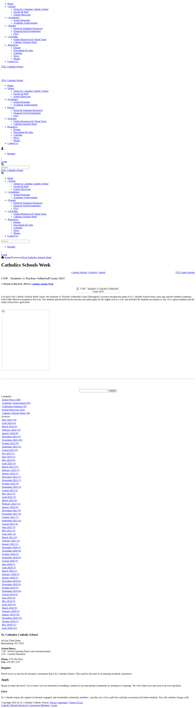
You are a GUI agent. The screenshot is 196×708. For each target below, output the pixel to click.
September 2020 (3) (11, 557)
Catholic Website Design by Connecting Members (25, 705)
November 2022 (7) (11, 480)
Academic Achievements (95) (16, 403)
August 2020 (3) (10, 561)
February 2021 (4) (10, 540)
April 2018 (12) (9, 628)
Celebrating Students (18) (14, 406)
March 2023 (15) (10, 467)
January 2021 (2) (10, 544)
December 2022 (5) (11, 477)
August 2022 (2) (10, 490)
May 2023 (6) (8, 460)
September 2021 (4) (11, 520)
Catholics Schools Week (42, 284)
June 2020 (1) (8, 564)
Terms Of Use (76, 702)
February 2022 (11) (11, 504)
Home (8, 257)
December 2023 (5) (11, 436)
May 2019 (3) (8, 601)
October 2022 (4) (10, 483)
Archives (92, 272)
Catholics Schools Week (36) (16, 413)
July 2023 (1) (8, 453)
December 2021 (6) (11, 510)
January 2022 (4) (10, 507)
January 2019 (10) (10, 614)
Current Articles (79, 272)
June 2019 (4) (8, 598)
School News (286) (11, 399)
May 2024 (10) (9, 420)
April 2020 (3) (9, 567)
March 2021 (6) (9, 537)
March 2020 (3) (9, 571)
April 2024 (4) (9, 423)
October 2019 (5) (10, 587)
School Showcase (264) (13, 409)
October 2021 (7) (10, 517)
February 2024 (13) (11, 430)
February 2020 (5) (10, 574)
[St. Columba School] (12, 66)
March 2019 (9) (9, 608)
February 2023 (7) (10, 470)
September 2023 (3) (11, 446)
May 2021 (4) (8, 530)
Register (11, 153)
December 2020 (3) (11, 547)
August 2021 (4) (10, 524)
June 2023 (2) (8, 457)
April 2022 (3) (9, 497)
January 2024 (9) (10, 433)
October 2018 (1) (10, 621)
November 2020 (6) (11, 551)
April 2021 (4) (9, 534)
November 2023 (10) (12, 440)
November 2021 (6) (11, 514)
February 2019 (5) (10, 611)
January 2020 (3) (10, 577)
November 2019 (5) (11, 584)
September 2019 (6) (11, 591)
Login (4, 161)
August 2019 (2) (10, 594)
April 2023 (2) (9, 463)
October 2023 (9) (10, 443)
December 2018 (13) (12, 618)
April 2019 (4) (9, 604)
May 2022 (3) (8, 493)
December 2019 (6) (11, 581)
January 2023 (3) (10, 473)
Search (102, 272)
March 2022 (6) (9, 500)
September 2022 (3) (11, 487)
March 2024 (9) (9, 426)
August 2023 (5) (10, 450)
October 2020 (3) (10, 554)
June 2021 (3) (8, 527)
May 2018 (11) (9, 624)
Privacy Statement (59, 702)
